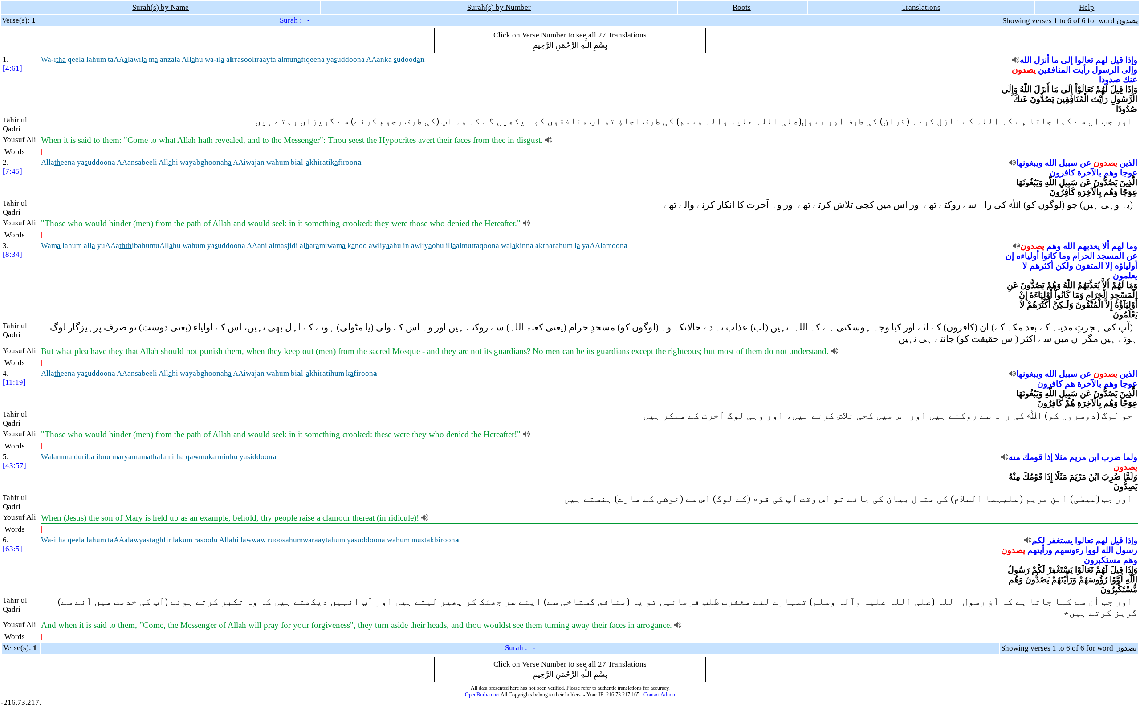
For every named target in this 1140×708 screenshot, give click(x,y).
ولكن (1064, 265)
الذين (1128, 162)
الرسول (1105, 69)
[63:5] (12, 549)
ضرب (1111, 457)
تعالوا (1084, 60)
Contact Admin (659, 695)
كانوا (1049, 255)
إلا (1108, 265)
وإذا (1131, 60)
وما (1131, 246)
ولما (1130, 457)
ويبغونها (1029, 162)
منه (1014, 457)
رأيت (1081, 69)
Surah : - (295, 20)
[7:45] (12, 171)
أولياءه (1027, 255)
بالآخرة (1089, 172)
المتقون (1089, 265)
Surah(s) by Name (160, 7)
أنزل (1041, 60)
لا (1024, 265)
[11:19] (14, 382)
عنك (1130, 79)
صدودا (1109, 79)
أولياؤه (1126, 265)
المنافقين (1054, 69)
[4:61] (12, 68)
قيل (1116, 60)
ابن (1093, 457)
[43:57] (14, 465)
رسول (1126, 550)
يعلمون (1125, 275)
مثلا (1061, 457)
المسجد (1110, 255)
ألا (1105, 246)
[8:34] (12, 254)
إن (1010, 255)
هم (1070, 383)
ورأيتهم (1039, 550)
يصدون (1024, 69)
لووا (1092, 550)
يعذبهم (1088, 246)
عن (1085, 162)
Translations (921, 7)
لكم (1038, 540)
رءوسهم (1068, 550)
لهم (1101, 60)
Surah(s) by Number (499, 7)
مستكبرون (1102, 560)
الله (1026, 60)
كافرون (1062, 172)
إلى (1067, 60)
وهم (1110, 172)
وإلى (1129, 69)
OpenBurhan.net (482, 695)
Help (1086, 7)
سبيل (1068, 162)
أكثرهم (1041, 265)
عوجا (1128, 172)
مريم (1077, 457)
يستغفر (1060, 540)
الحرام (1083, 255)
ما (1055, 60)
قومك (1032, 457)
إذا (1049, 457)
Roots (742, 7)
